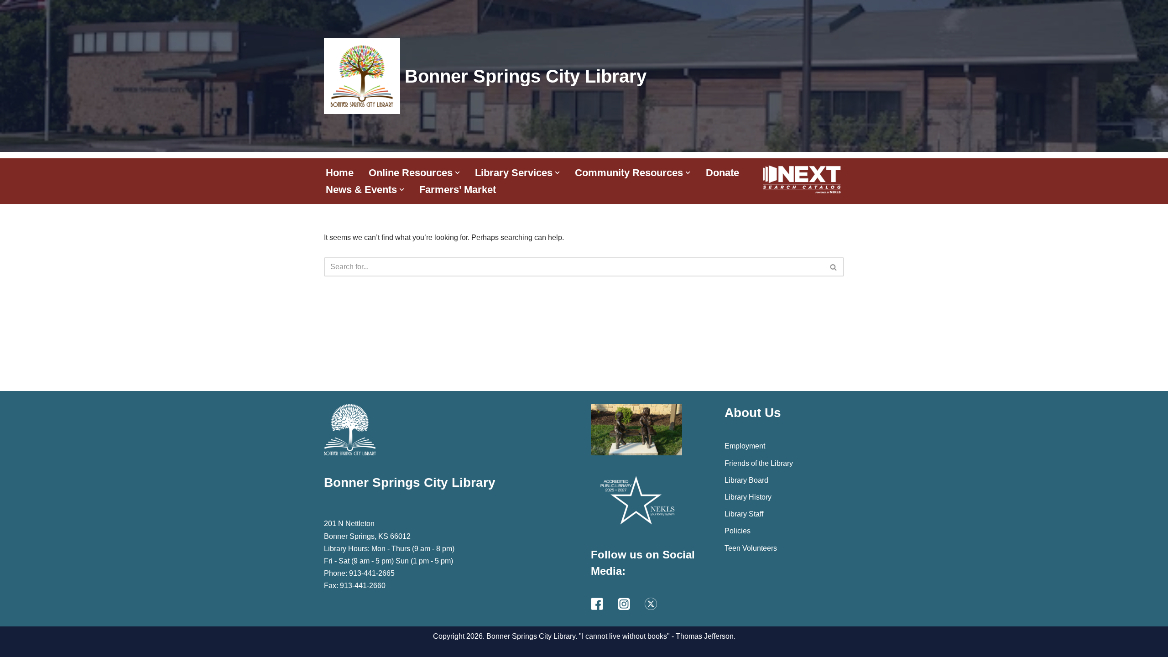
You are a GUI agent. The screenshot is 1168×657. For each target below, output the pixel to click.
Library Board (746, 480)
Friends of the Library (759, 463)
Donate (722, 172)
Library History (748, 497)
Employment (745, 446)
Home (340, 172)
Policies (738, 531)
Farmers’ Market (457, 189)
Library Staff (744, 514)
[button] (457, 172)
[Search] (834, 266)
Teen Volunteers (751, 548)
